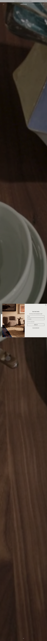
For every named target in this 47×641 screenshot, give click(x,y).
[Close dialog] (45, 305)
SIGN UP (36, 324)
